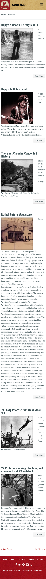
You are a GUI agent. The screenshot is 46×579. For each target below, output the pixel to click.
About (22, 559)
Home (3, 14)
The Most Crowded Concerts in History (19, 154)
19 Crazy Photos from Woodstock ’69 (21, 411)
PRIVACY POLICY (27, 571)
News (13, 559)
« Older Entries (6, 549)
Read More (39, 76)
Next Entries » (40, 549)
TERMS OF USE (38, 571)
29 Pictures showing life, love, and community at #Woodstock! (22, 469)
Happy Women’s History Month (19, 24)
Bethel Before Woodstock (16, 214)
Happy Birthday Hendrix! (16, 89)
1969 (5, 559)
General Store (36, 559)
